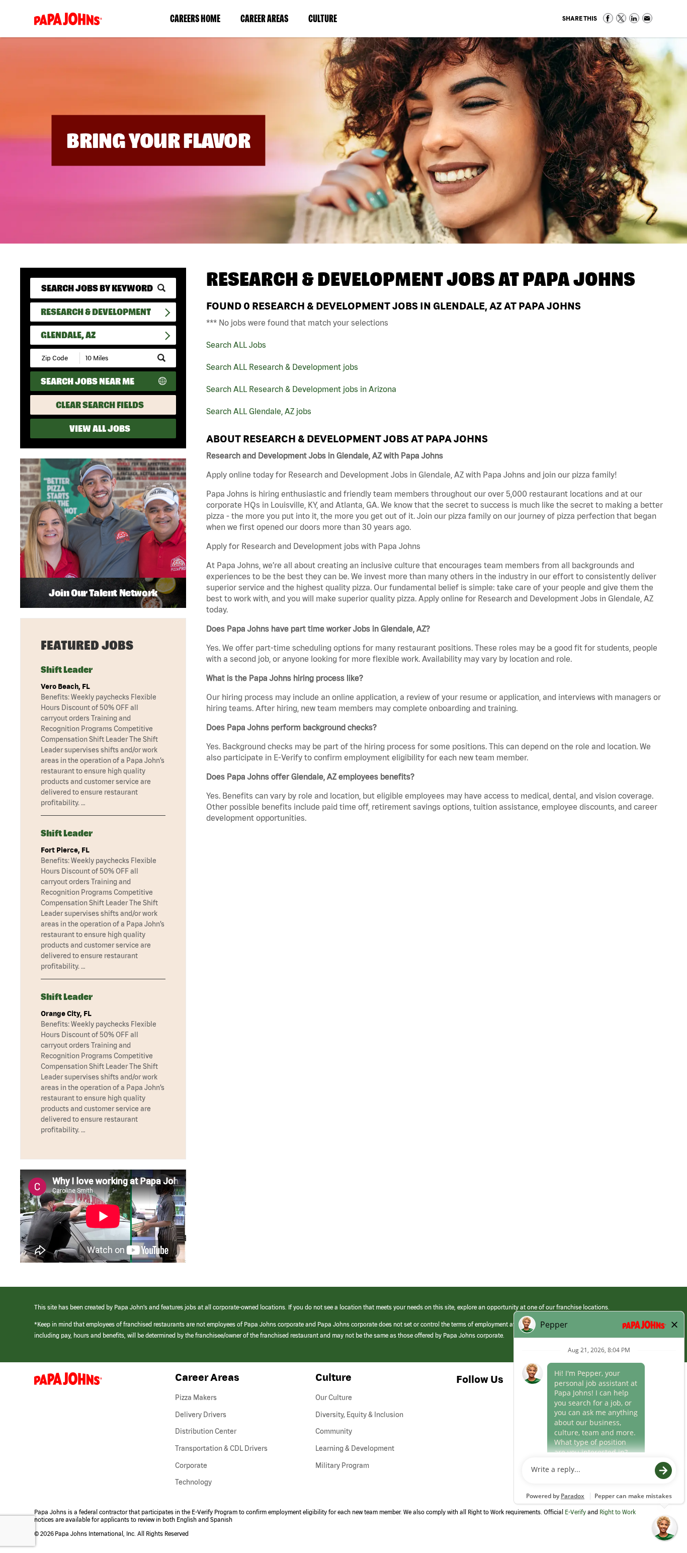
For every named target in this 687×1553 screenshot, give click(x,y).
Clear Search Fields (100, 405)
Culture (327, 20)
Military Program (342, 1465)
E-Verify (575, 1512)
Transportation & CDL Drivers (221, 1448)
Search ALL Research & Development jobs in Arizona (301, 389)
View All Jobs (99, 428)
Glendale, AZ (68, 335)
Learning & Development (354, 1448)
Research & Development (96, 311)
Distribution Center (205, 1431)
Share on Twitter (621, 18)
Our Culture (333, 1397)
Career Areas (269, 20)
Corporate (191, 1465)
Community (333, 1431)
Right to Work (617, 1512)
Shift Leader (67, 669)
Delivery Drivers (200, 1415)
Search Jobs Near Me (87, 381)
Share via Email (647, 18)
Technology (193, 1482)
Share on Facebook (608, 18)
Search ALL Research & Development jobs (282, 366)
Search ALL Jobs (236, 344)
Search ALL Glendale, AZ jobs (258, 411)
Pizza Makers (196, 1397)
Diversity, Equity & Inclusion (359, 1415)
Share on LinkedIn (634, 18)
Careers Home (195, 18)
